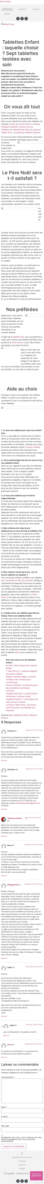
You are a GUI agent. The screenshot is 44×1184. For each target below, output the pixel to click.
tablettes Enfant (21, 715)
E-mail (4, 1116)
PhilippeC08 (12, 885)
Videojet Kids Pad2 (20, 129)
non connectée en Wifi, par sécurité (17, 580)
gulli (11, 715)
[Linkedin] (26, 18)
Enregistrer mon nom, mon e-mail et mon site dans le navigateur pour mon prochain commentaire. (21, 1139)
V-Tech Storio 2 (25, 124)
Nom (4, 1107)
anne (9, 1045)
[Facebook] (22, 18)
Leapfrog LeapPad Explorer (28, 132)
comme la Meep (33, 447)
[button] (22, 30)
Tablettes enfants (14, 818)
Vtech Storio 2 (18, 342)
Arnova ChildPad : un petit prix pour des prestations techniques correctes (22, 688)
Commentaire (8, 1077)
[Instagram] (18, 18)
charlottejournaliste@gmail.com (28, 803)
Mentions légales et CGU (22, 1157)
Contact (36, 9)
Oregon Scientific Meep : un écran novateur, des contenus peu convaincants (21, 679)
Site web (5, 1126)
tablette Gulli (18, 337)
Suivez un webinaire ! (36, 1176)
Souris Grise (5, 1)
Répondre (4, 760)
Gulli (13, 124)
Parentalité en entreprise (7, 9)
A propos (22, 9)
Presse (7, 14)
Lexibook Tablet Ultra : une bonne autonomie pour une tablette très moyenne (21, 708)
